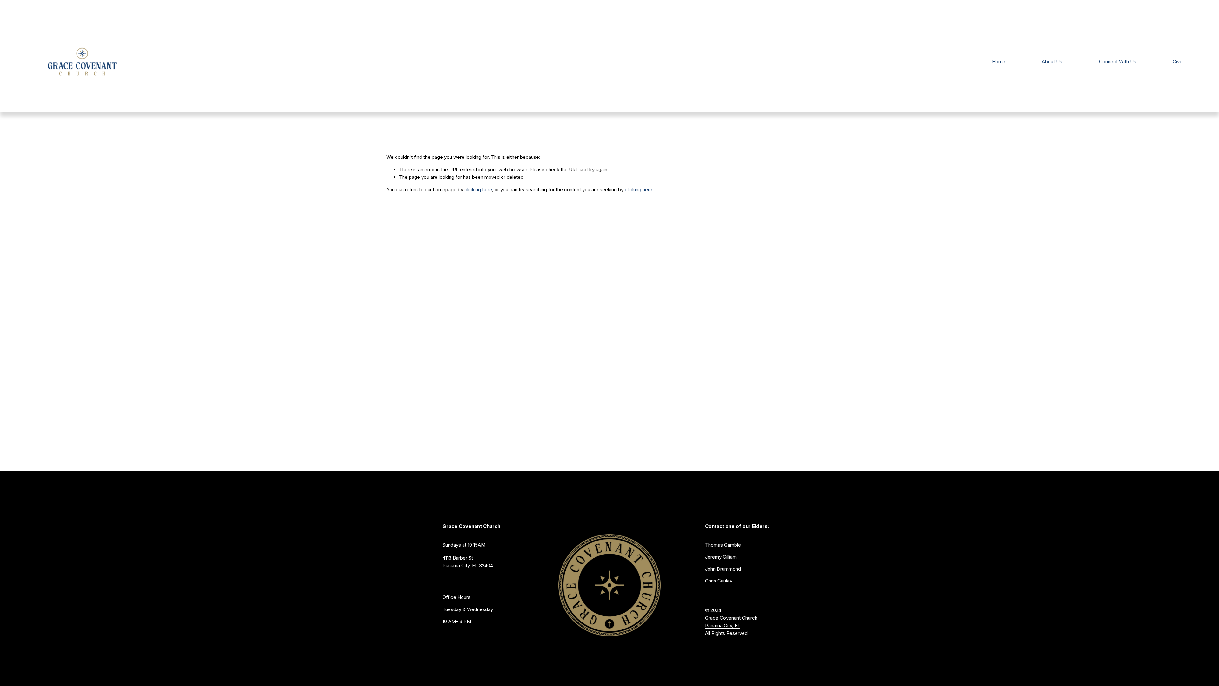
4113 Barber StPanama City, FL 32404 (468, 561)
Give (1177, 61)
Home (998, 61)
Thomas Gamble (723, 545)
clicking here (478, 189)
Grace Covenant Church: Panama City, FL (732, 622)
